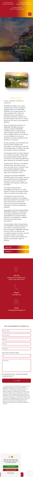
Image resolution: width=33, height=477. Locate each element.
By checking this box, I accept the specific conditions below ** (15, 375)
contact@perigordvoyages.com (16, 310)
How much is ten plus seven (10, 352)
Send (18, 380)
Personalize (10, 473)
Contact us (8, 251)
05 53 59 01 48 (25, 2)
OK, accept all (11, 466)
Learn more (8, 247)
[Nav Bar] (29, 14)
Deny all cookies (11, 470)
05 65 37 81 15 (18, 7)
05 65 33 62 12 (9, 2)
